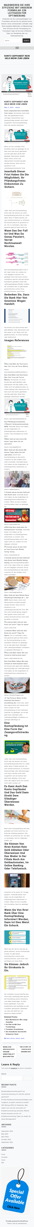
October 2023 (6, 1139)
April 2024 (4, 1137)
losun (3, 1160)
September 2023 (7, 1142)
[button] (17, 48)
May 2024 (4, 1134)
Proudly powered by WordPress (17, 1221)
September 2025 (7, 1131)
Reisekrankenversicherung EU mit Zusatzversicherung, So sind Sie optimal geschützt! (15, 1094)
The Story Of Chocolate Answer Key (25, 1049)
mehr (23, 1038)
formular (4, 1157)
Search (3, 1074)
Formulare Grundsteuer (15, 1029)
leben (18, 1038)
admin (17, 107)
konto (12, 1038)
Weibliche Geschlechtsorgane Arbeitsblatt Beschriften (9, 1051)
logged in (14, 1068)
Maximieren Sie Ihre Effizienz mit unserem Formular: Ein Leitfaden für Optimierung (17, 10)
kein (8, 1038)
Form (3, 1154)
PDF (2, 1163)
